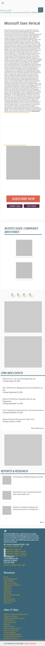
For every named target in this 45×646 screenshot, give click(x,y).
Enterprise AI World (10, 616)
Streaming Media (10, 632)
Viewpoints (8, 589)
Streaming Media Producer (13, 636)
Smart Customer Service (12, 628)
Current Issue (14, 206)
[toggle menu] (40, 9)
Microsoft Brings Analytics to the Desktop (15, 145)
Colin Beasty (7, 12)
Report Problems (10, 601)
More (42, 522)
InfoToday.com (9, 620)
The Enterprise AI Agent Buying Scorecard (28, 477)
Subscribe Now (23, 199)
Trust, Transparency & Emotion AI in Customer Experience (23, 410)
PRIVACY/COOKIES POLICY (13, 565)
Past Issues (31, 206)
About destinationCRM (12, 595)
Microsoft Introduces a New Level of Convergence (17, 112)
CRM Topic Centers (10, 583)
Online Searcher (9, 626)
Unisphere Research (11, 638)
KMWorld (7, 624)
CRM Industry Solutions (12, 585)
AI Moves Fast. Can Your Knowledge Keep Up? (19, 379)
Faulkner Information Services (14, 618)
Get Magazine (10, 579)
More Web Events (37, 428)
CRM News (7, 587)
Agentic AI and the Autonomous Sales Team (18, 419)
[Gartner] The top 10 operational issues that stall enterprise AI (27, 493)
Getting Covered (9, 599)
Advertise (7, 597)
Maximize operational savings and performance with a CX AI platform (25, 508)
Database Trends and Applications (16, 614)
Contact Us (8, 603)
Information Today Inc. (12, 547)
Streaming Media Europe (12, 634)
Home (6, 577)
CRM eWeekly (8, 581)
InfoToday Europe (10, 622)
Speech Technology (11, 630)
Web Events (8, 591)
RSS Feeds (7, 593)
